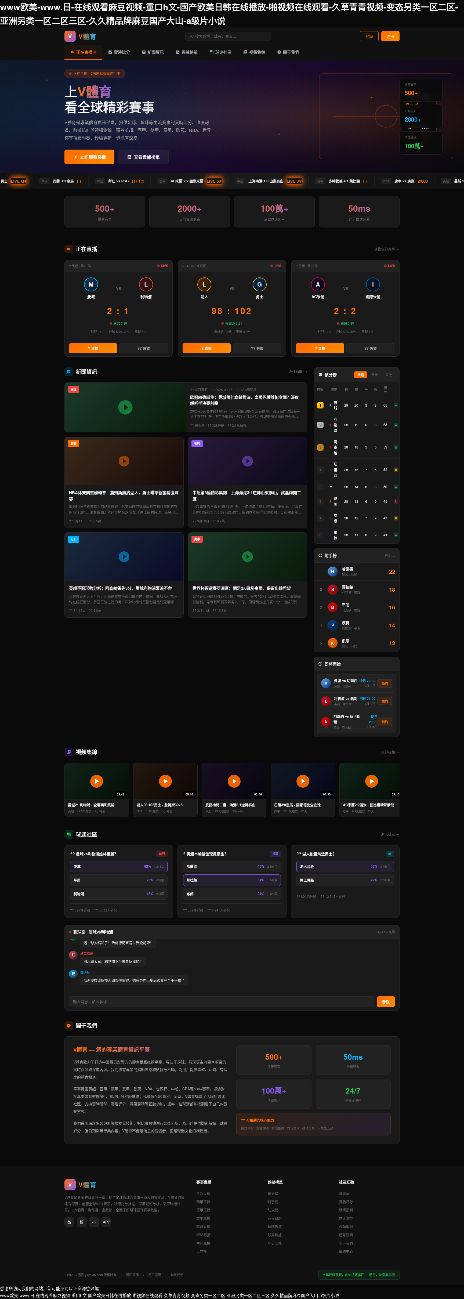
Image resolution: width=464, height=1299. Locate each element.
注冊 (390, 36)
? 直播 (93, 348)
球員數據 (275, 1234)
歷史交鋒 (275, 1243)
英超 (360, 375)
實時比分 (122, 52)
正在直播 (84, 52)
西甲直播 (203, 1201)
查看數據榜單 (147, 157)
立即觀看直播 (93, 157)
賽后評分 (346, 1201)
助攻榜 (273, 1209)
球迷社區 (223, 52)
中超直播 (203, 1243)
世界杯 (201, 1251)
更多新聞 (298, 371)
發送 (386, 1002)
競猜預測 (346, 1209)
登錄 (369, 36)
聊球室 (344, 1193)
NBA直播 (203, 1234)
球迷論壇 (346, 1218)
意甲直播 (203, 1218)
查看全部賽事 (387, 248)
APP (106, 1222)
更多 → (390, 555)
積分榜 (273, 1193)
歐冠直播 (203, 1226)
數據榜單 (190, 52)
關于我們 (291, 52)
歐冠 (388, 375)
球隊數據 (275, 1226)
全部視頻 (390, 751)
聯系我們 (177, 1274)
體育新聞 (346, 1234)
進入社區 (390, 834)
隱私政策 (132, 1274)
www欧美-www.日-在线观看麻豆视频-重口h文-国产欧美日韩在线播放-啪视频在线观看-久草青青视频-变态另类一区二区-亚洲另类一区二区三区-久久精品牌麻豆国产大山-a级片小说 (169, 1295)
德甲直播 (203, 1209)
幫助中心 (346, 1251)
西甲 (374, 375)
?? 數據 (143, 348)
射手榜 (273, 1201)
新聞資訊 (156, 52)
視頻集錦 (257, 52)
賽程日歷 (275, 1218)
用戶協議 (154, 1274)
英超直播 (203, 1193)
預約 (385, 684)
